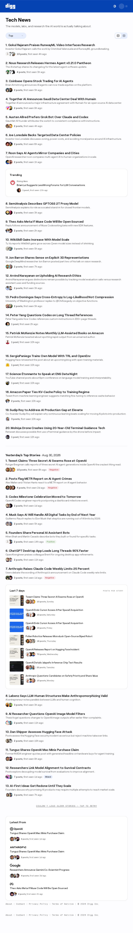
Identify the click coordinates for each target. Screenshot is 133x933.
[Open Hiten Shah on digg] (10, 542)
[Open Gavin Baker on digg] (33, 667)
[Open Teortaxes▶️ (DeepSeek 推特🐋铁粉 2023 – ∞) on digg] (8, 437)
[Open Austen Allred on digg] (10, 126)
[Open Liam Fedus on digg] (30, 667)
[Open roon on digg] (8, 162)
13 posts (41, 615)
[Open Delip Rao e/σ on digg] (8, 470)
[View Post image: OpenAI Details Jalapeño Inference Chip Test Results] (17, 666)
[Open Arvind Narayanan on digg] (8, 288)
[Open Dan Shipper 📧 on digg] (8, 741)
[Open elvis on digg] (10, 54)
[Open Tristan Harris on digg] (13, 488)
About (9, 904)
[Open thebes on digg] (10, 723)
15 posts (41, 680)
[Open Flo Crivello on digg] (8, 705)
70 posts (41, 654)
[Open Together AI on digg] (8, 108)
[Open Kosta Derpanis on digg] (10, 267)
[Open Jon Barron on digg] (8, 267)
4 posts (21, 72)
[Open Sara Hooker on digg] (8, 419)
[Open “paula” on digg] (10, 488)
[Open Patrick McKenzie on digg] (8, 342)
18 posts (41, 641)
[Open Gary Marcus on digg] (10, 470)
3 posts (18, 248)
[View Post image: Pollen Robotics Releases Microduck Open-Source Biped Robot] (17, 640)
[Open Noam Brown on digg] (30, 654)
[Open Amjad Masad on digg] (33, 615)
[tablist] (121, 36)
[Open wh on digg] (10, 213)
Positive (51, 542)
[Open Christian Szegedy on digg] (8, 306)
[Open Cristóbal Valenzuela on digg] (13, 54)
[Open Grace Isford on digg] (10, 108)
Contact (20, 904)
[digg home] (10, 6)
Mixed (48, 777)
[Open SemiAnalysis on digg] (8, 213)
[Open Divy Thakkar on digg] (17, 876)
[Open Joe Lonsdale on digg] (8, 144)
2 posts (18, 90)
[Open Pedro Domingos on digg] (10, 306)
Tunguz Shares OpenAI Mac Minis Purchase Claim (37, 833)
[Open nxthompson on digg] (10, 741)
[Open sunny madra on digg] (10, 759)
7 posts (18, 776)
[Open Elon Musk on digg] (8, 524)
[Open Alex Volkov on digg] (10, 144)
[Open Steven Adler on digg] (8, 488)
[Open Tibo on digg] (8, 506)
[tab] (118, 35)
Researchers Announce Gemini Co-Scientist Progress (39, 869)
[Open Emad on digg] (8, 126)
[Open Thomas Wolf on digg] (28, 641)
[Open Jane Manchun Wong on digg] (8, 795)
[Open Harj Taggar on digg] (10, 90)
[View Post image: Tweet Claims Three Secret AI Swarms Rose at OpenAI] (17, 600)
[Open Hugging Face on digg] (8, 365)
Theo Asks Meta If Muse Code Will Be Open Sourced (39, 888)
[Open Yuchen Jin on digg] (33, 641)
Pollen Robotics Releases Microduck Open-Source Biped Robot (59, 636)
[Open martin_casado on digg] (8, 54)
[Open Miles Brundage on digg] (30, 615)
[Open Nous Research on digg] (13, 72)
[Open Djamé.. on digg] (8, 383)
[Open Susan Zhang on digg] (10, 162)
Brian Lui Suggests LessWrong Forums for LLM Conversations (51, 185)
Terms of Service (63, 904)
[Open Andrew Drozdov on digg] (8, 249)
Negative (54, 469)
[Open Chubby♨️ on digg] (10, 506)
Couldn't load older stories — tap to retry (66, 806)
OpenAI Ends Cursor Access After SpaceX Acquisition (54, 610)
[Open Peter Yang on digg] (8, 324)
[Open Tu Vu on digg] (10, 249)
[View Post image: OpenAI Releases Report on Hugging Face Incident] (17, 653)
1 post (25, 190)
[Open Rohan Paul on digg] (8, 231)
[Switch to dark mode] (114, 6)
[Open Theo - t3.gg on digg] (10, 231)
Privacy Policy (38, 904)
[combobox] (16, 36)
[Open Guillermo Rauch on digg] (10, 524)
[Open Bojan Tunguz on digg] (8, 759)
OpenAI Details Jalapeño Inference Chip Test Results (54, 662)
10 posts (22, 54)
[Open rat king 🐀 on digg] (8, 723)
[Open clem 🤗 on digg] (30, 641)
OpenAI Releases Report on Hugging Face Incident (52, 649)
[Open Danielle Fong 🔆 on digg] (19, 190)
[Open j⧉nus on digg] (8, 777)
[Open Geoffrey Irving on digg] (10, 288)
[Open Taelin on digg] (8, 578)
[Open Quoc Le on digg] (12, 876)
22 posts (41, 667)
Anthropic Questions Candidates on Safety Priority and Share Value (62, 676)
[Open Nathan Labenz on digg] (10, 705)
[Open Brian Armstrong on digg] (8, 90)
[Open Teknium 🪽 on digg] (8, 72)
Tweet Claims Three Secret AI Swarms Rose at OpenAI (54, 597)
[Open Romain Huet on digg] (10, 560)
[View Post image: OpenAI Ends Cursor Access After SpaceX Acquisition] (17, 614)
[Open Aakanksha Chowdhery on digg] (15, 876)
